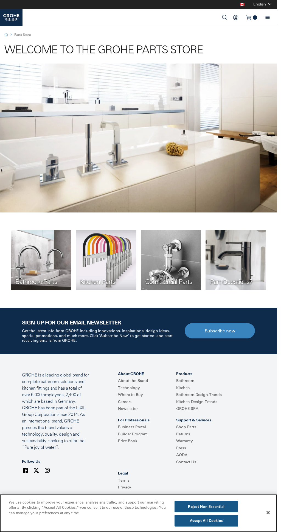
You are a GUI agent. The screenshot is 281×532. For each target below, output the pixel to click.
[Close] (268, 513)
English (259, 4)
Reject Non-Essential (206, 506)
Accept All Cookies (206, 520)
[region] (138, 513)
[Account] (236, 17)
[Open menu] (267, 17)
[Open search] (224, 17)
